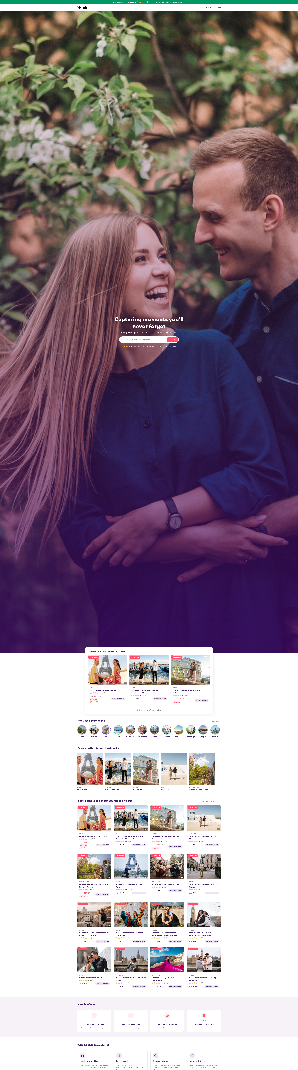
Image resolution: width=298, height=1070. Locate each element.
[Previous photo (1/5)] (90, 670)
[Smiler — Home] (83, 7)
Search (172, 340)
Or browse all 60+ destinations (150, 710)
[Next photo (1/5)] (125, 670)
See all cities (213, 721)
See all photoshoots (210, 801)
